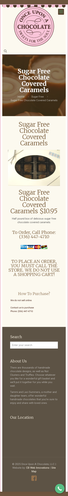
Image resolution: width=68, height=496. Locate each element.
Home (21, 96)
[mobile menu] (61, 12)
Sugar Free (37, 96)
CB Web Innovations (37, 467)
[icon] (34, 478)
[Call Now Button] (60, 488)
